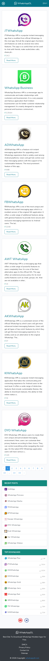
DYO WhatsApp (15, 430)
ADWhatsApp (14, 145)
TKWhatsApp (13, 507)
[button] (45, 3)
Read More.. (11, 60)
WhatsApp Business (19, 88)
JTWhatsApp (13, 31)
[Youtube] (20, 620)
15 (19, 473)
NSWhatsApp (26, 576)
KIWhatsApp (13, 373)
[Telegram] (26, 620)
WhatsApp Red (26, 594)
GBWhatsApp (26, 600)
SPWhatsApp (13, 513)
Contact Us (24, 650)
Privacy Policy (24, 647)
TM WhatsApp (26, 606)
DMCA (24, 644)
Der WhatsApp (13, 537)
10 (4, 473)
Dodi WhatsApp (14, 531)
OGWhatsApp (26, 570)
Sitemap (24, 653)
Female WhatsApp (15, 519)
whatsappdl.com (32, 658)
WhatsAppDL (24, 3)
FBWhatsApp (14, 202)
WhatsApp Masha (14, 501)
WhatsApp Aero (26, 588)
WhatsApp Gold (26, 582)
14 (14, 473)
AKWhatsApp (14, 316)
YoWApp (11, 489)
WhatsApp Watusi (15, 543)
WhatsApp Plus (26, 558)
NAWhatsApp (26, 612)
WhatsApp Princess (15, 495)
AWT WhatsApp (16, 259)
